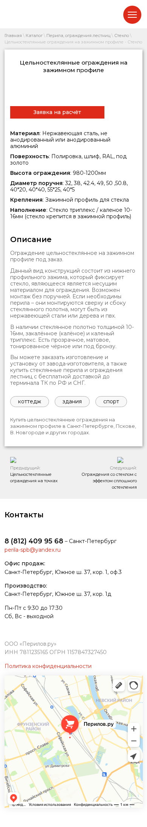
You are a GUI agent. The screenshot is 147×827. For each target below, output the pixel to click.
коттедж (29, 401)
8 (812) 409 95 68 (34, 541)
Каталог (34, 35)
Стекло (121, 35)
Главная (13, 35)
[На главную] (27, 14)
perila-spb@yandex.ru (33, 549)
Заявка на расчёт (57, 112)
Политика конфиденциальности (48, 666)
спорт (111, 401)
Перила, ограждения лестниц (78, 35)
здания (72, 401)
